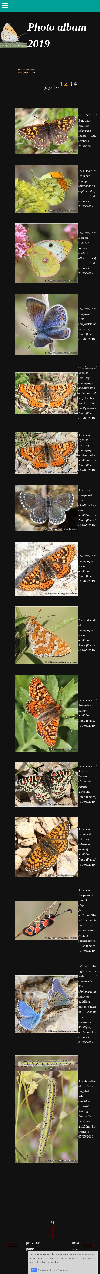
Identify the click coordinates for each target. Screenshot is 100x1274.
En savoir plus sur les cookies (53, 1269)
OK (33, 1270)
